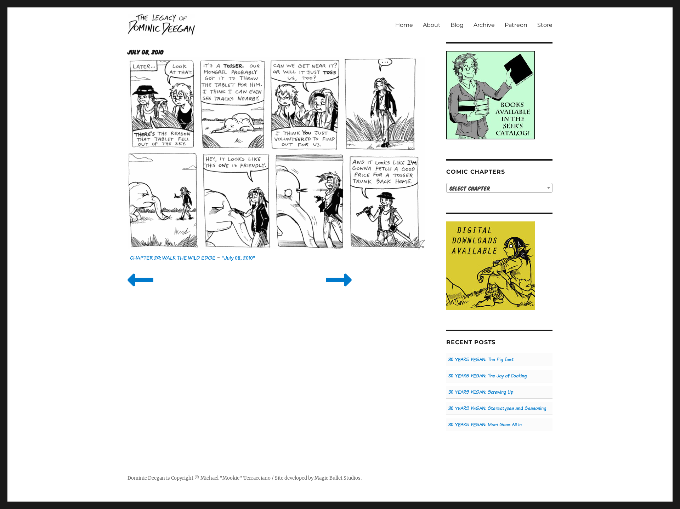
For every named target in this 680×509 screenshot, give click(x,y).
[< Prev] (140, 289)
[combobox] (499, 188)
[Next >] (339, 289)
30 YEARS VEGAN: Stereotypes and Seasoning (497, 408)
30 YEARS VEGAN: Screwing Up (480, 392)
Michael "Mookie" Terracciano (235, 478)
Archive (484, 25)
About (432, 25)
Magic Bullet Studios (337, 478)
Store (544, 25)
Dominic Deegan (146, 478)
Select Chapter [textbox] (469, 188)
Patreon (516, 25)
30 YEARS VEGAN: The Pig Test (481, 359)
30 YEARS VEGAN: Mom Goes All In (485, 424)
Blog (457, 25)
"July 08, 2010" (238, 257)
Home (404, 25)
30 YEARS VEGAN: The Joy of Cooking (487, 375)
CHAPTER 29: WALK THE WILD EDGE (172, 257)
